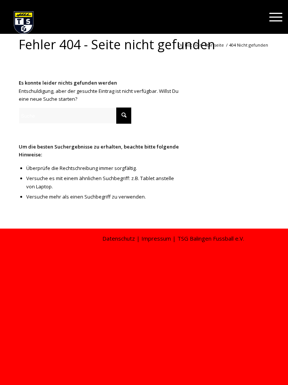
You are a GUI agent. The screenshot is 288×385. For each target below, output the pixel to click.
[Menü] (272, 17)
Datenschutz (118, 238)
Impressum (156, 238)
